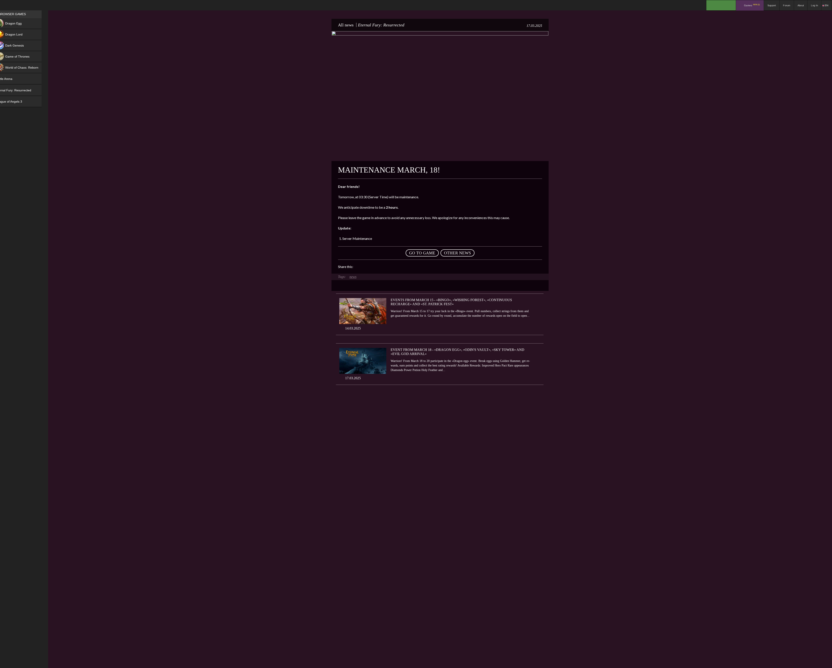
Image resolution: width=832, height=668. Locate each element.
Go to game (422, 253)
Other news (457, 253)
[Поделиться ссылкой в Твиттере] (396, 266)
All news (346, 25)
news (352, 277)
